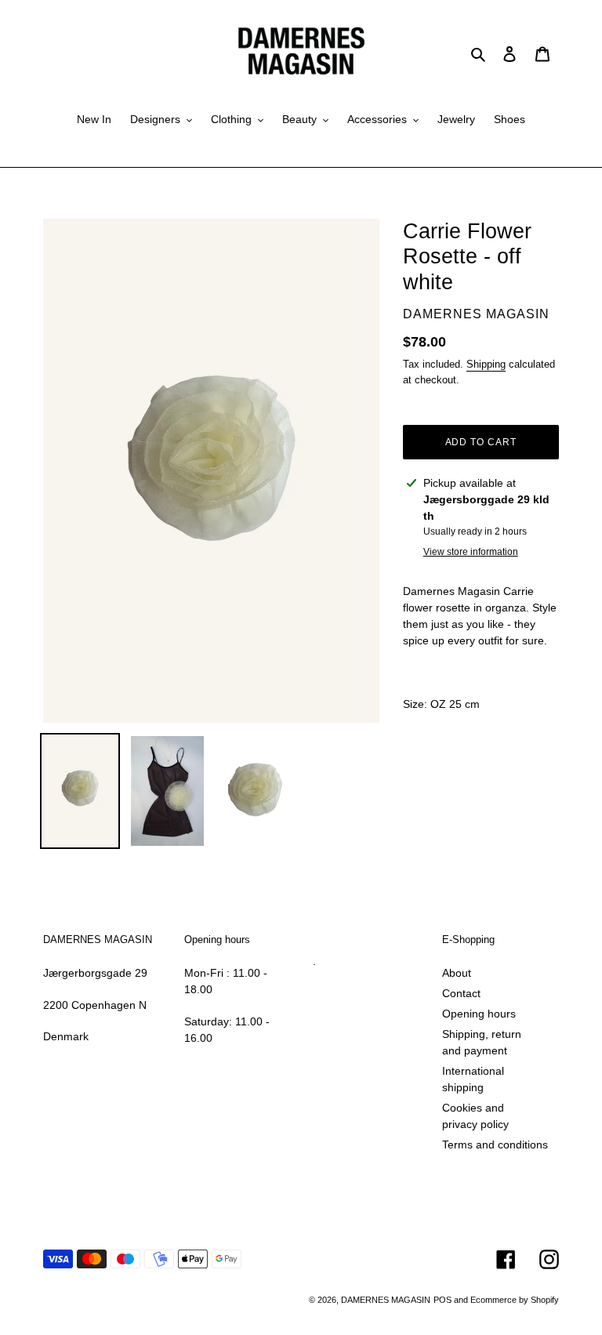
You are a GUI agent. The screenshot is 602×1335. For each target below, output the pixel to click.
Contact (461, 993)
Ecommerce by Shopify (514, 1299)
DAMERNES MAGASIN (385, 1299)
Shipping (486, 364)
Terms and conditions (495, 1144)
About (456, 973)
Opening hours (479, 1013)
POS (442, 1299)
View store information (470, 551)
